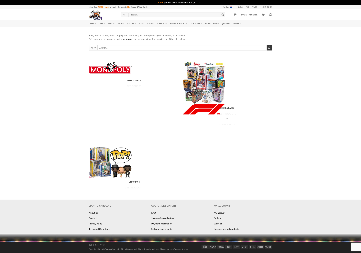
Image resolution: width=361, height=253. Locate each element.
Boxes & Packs (178, 23)
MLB (119, 23)
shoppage (127, 39)
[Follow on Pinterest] (268, 7)
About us (93, 212)
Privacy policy (95, 223)
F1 (140, 23)
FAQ (247, 7)
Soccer (131, 23)
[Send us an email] (265, 7)
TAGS (254, 7)
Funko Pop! (211, 23)
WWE (149, 23)
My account (219, 212)
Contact (93, 218)
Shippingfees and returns (163, 218)
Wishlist (218, 223)
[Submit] (222, 15)
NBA (92, 23)
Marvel (161, 23)
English (226, 7)
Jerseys (226, 23)
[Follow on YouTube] (271, 7)
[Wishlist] (263, 15)
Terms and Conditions (99, 229)
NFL (102, 23)
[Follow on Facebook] (260, 7)
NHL (110, 23)
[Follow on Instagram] (263, 7)
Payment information (161, 223)
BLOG (240, 7)
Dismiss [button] (199, 2)
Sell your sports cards (161, 229)
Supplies (195, 23)
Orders (217, 218)
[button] (249, 14)
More (236, 23)
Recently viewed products (226, 229)
